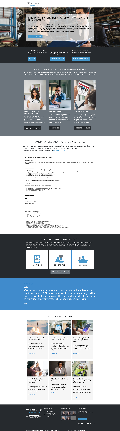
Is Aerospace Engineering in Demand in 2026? (36, 339)
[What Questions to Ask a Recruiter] (60, 368)
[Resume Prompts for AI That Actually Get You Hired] (82, 327)
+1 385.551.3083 (49, 411)
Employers (62, 3)
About (83, 3)
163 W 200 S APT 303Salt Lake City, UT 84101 (51, 414)
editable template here (59, 150)
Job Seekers (69, 3)
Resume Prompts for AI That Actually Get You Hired (81, 339)
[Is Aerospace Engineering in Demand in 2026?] (37, 327)
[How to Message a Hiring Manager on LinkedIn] (60, 327)
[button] (65, 3)
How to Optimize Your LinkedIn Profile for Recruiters (35, 380)
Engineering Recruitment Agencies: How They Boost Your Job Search (82, 380)
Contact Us (89, 3)
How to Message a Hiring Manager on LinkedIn (59, 339)
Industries (77, 3)
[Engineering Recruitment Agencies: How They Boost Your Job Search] (82, 368)
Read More (32, 353)
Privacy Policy (72, 430)
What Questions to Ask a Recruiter (59, 380)
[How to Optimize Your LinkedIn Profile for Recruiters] (37, 368)
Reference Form (81, 430)
